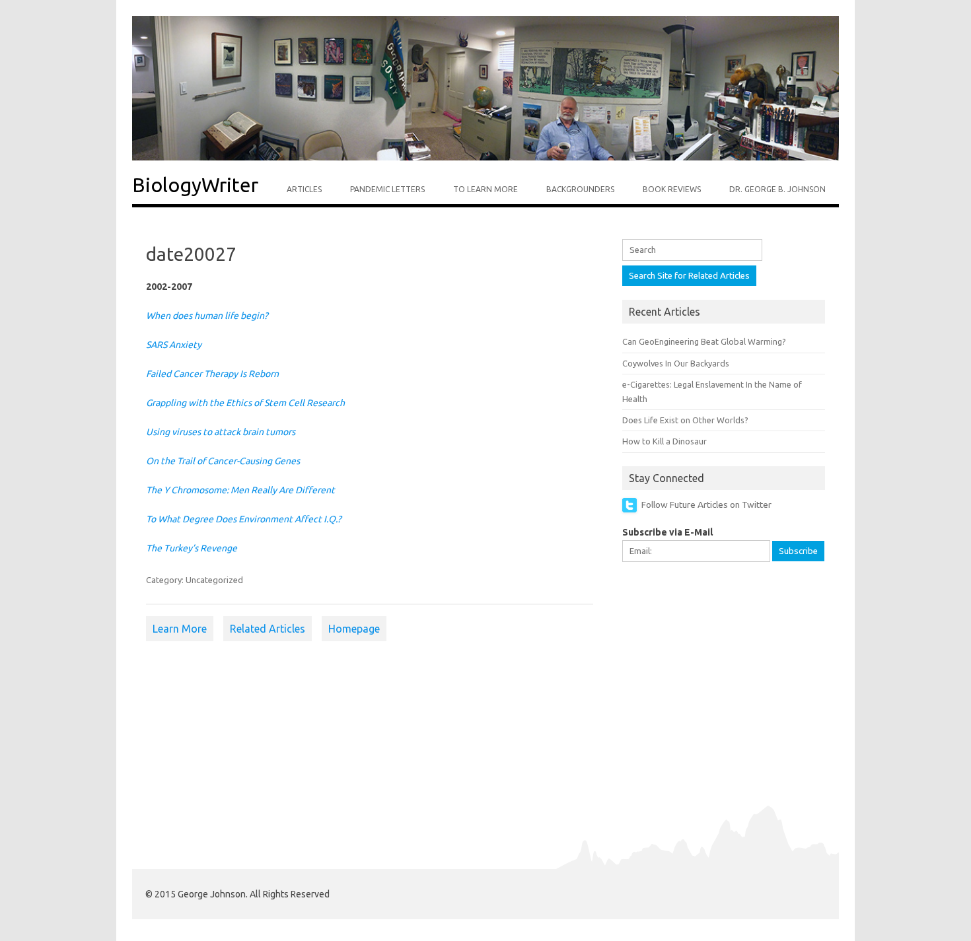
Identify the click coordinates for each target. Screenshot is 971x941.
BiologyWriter (195, 185)
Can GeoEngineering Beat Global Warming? (704, 341)
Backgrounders (580, 189)
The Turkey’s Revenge (191, 548)
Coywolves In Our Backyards (675, 363)
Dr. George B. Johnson (777, 189)
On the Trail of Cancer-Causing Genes (223, 461)
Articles (304, 189)
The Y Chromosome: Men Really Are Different (240, 490)
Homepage (354, 629)
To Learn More (485, 189)
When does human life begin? (207, 315)
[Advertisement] (721, 662)
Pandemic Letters (387, 189)
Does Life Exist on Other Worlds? (685, 420)
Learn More (180, 629)
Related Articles (267, 629)
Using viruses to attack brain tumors (220, 432)
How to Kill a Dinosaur (664, 441)
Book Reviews (672, 189)
